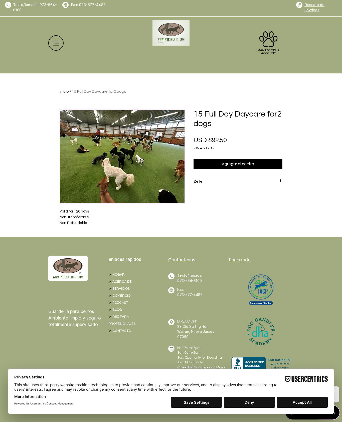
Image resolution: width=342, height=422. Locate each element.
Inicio (64, 91)
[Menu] (56, 43)
